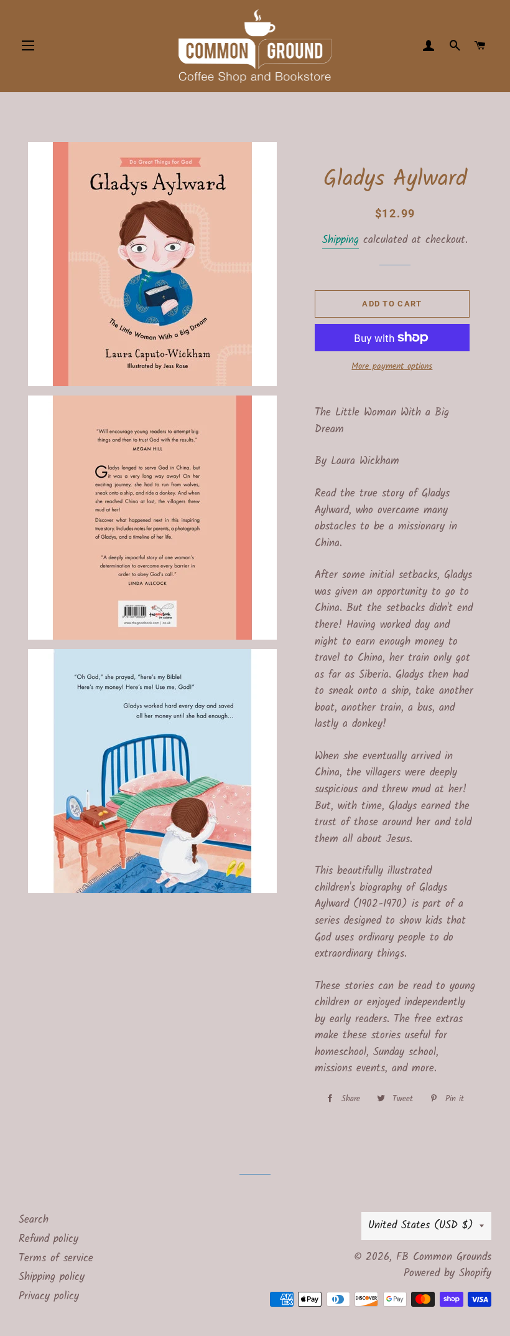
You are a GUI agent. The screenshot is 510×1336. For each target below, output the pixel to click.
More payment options (391, 366)
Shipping (340, 240)
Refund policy (48, 1239)
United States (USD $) (420, 1225)
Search (34, 1219)
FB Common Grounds (443, 1257)
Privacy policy (49, 1296)
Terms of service (56, 1258)
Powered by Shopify (447, 1273)
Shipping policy (52, 1277)
